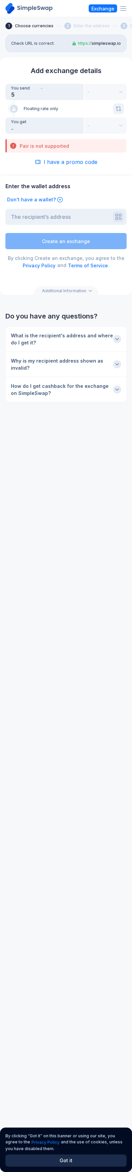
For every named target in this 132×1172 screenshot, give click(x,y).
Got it (66, 1160)
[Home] (28, 8)
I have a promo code (70, 162)
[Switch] (118, 108)
